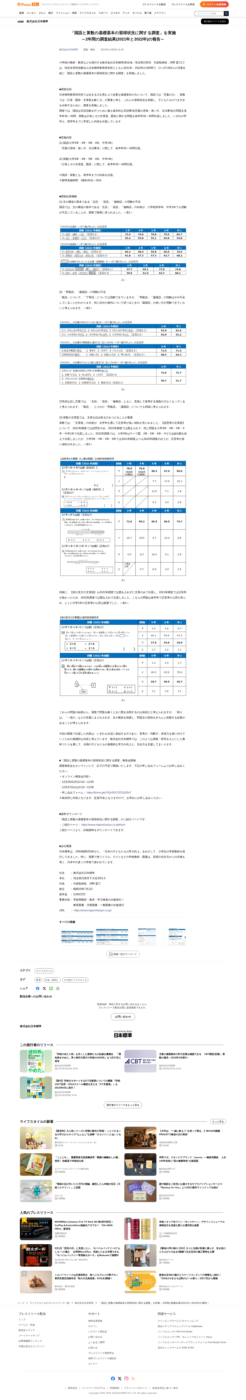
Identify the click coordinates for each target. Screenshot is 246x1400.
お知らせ (93, 1347)
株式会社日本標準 (68, 49)
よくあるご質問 (96, 1342)
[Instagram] (126, 1379)
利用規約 (114, 1388)
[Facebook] (37, 988)
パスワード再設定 (97, 1331)
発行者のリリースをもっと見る (123, 1105)
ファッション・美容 (66, 13)
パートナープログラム (93, 1388)
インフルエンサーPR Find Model (175, 1331)
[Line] (51, 988)
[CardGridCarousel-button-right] (185, 937)
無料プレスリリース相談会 (102, 1358)
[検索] (226, 13)
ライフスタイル (87, 13)
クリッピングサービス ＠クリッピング (178, 1320)
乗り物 (147, 13)
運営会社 (72, 1388)
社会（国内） (52, 980)
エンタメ (31, 13)
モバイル (137, 13)
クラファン (160, 13)
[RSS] (133, 1379)
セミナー (93, 1363)
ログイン (93, 1326)
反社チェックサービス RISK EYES (176, 1347)
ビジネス (115, 13)
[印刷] (57, 988)
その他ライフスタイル (75, 980)
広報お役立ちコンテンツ (31, 1346)
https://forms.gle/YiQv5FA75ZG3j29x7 (109, 792)
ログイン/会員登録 (216, 4)
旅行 (50, 13)
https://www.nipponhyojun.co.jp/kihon (103, 824)
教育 (38, 980)
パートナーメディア (29, 1335)
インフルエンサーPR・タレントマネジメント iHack (185, 1337)
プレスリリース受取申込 (101, 1353)
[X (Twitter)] (44, 988)
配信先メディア (27, 1330)
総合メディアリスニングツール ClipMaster (180, 1326)
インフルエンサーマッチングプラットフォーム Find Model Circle (192, 1342)
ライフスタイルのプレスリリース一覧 (49, 1303)
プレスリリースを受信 (183, 4)
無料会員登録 (95, 1320)
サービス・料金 (27, 1325)
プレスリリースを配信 (154, 4)
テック (126, 13)
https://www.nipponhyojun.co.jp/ (92, 910)
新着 (21, 13)
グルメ (42, 13)
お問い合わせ (123, 1016)
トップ (20, 1303)
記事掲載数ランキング (30, 1341)
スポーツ (103, 13)
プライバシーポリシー (136, 1388)
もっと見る (218, 1121)
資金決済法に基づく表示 (165, 1388)
